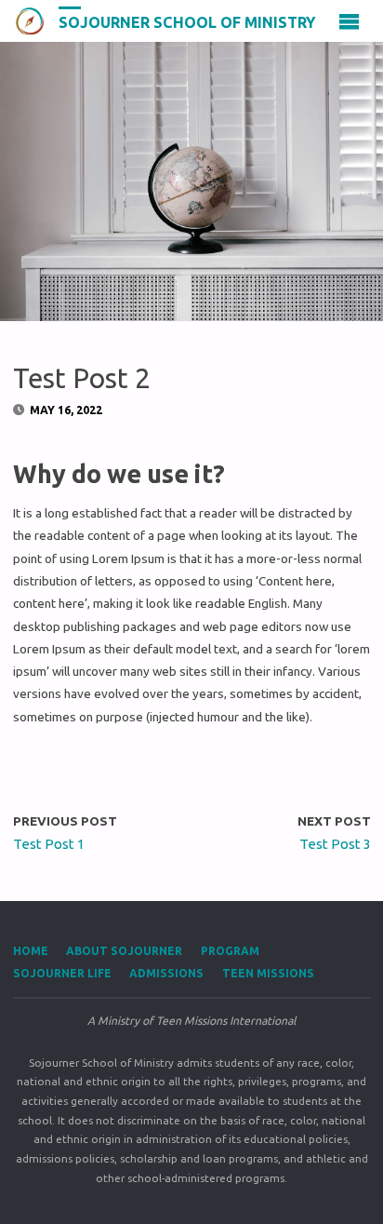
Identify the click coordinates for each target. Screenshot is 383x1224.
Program (230, 951)
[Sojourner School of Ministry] (29, 20)
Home (30, 951)
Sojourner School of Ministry (187, 21)
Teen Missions (268, 973)
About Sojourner (124, 951)
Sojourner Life (62, 973)
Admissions (166, 973)
